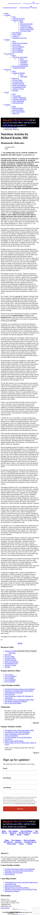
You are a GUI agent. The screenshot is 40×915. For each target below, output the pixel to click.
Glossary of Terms (10, 665)
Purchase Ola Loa (25, 833)
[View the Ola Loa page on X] (35, 2)
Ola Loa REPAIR (10, 680)
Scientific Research (10, 660)
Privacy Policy (11, 844)
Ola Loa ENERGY (11, 676)
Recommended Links (11, 663)
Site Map (7, 667)
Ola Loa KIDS (9, 678)
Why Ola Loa (8, 842)
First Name (7, 778)
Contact (26, 834)
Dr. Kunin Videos (10, 658)
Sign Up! (20, 809)
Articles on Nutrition (11, 651)
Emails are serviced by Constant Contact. (25, 803)
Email (5, 768)
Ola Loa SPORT (10, 681)
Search (19, 834)
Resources (13, 833)
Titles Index (12, 653)
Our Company (13, 831)
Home (4, 831)
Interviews (8, 654)
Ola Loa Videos (9, 656)
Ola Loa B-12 (9, 674)
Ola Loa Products (26, 831)
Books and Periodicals (11, 662)
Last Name (7, 787)
